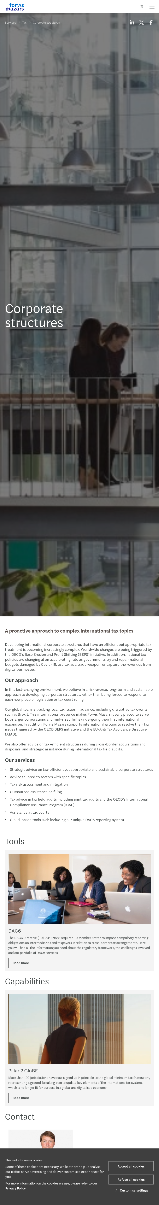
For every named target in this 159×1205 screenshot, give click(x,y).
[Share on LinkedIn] (132, 22)
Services (10, 22)
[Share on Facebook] (151, 22)
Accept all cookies (131, 1166)
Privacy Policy (15, 1188)
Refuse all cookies (131, 1179)
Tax (24, 22)
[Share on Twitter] (141, 22)
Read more (21, 962)
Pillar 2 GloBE (23, 1070)
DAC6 (14, 930)
